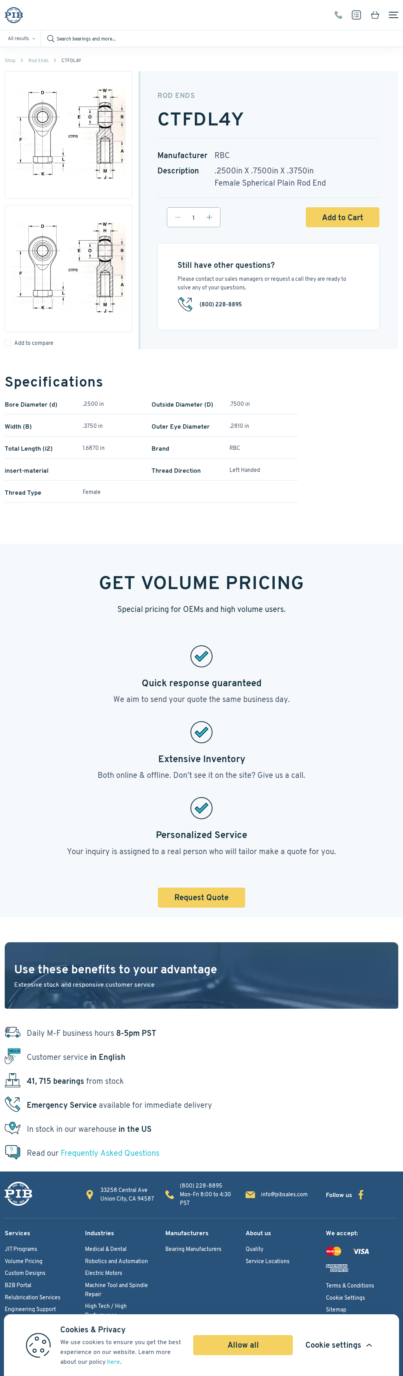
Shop (10, 60)
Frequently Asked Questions (110, 1153)
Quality (254, 1249)
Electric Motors (103, 1273)
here (113, 1362)
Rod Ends (38, 60)
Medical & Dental (106, 1249)
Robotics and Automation (116, 1261)
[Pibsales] (18, 1194)
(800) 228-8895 (338, 15)
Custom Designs (25, 1273)
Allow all (243, 1345)
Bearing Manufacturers (193, 1249)
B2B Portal (18, 1285)
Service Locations (268, 1261)
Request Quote (201, 897)
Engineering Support (30, 1309)
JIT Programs (21, 1249)
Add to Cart (342, 217)
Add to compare (34, 342)
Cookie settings (333, 1345)
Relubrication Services (33, 1297)
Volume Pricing (24, 1261)
